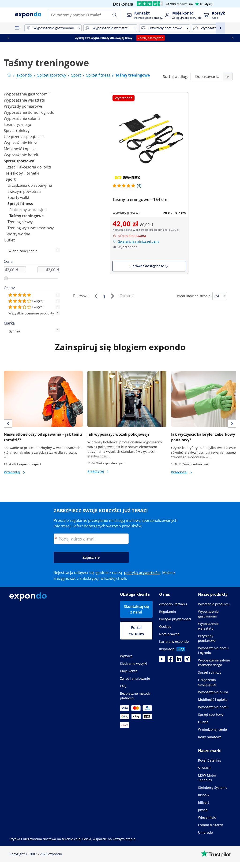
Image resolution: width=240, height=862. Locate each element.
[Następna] (112, 296)
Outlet (9, 240)
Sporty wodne (18, 234)
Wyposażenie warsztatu (24, 100)
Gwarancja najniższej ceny (138, 241)
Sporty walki (18, 197)
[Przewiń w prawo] (232, 38)
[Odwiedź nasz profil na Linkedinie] (179, 660)
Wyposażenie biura (20, 142)
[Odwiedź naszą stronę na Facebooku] (170, 660)
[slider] (6, 278)
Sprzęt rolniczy (17, 130)
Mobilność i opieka (20, 148)
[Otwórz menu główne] (17, 28)
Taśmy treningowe (26, 215)
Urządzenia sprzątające (24, 136)
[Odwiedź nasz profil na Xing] (187, 660)
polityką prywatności (142, 572)
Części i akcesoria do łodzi (28, 167)
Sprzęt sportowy (19, 161)
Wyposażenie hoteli (21, 154)
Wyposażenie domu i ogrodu (29, 112)
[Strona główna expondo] (9, 75)
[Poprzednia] (96, 296)
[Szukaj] (114, 15)
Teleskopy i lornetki (22, 173)
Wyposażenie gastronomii (26, 94)
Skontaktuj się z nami (136, 609)
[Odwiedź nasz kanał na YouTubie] (162, 660)
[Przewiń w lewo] (8, 38)
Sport (11, 179)
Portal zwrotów (136, 630)
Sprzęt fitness (20, 203)
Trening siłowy (20, 221)
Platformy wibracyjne (28, 209)
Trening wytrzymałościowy (31, 227)
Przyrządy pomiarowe (23, 106)
